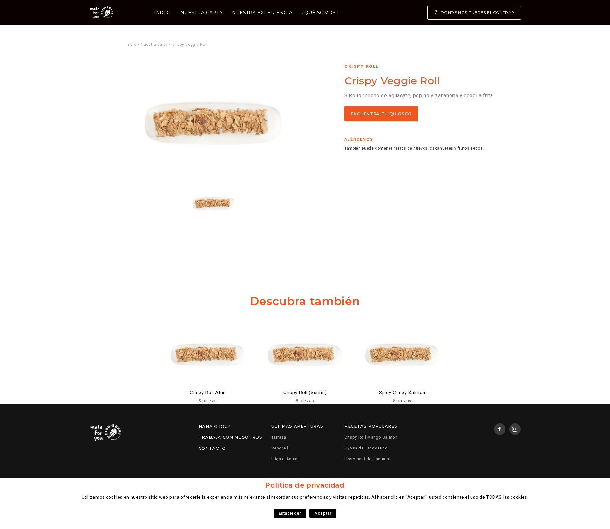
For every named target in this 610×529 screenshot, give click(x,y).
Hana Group (215, 426)
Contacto (212, 448)
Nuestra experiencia (262, 13)
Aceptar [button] (323, 513)
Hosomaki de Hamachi (367, 458)
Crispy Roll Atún (208, 392)
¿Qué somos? (320, 13)
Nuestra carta (201, 13)
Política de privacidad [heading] (304, 485)
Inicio (162, 13)
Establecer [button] (290, 513)
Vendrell (279, 448)
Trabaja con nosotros (230, 437)
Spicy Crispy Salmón (402, 392)
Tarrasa (278, 437)
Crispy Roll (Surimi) (305, 392)
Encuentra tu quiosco (381, 113)
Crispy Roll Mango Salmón (370, 437)
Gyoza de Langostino (366, 448)
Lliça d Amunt (285, 458)
